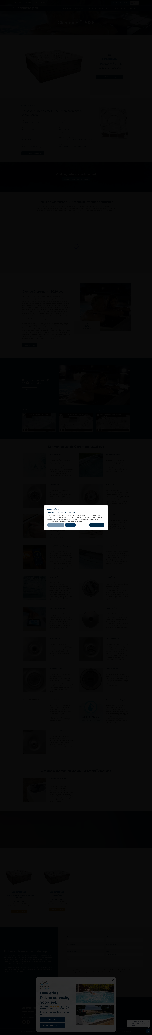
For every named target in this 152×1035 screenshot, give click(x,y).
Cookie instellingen (56, 524)
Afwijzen (70, 524)
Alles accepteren (97, 524)
